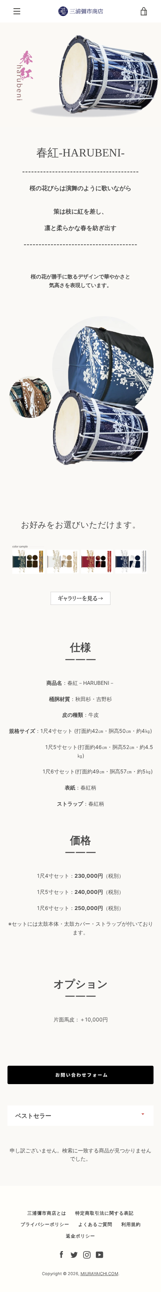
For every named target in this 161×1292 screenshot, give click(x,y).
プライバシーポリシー (45, 1224)
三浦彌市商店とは (46, 1213)
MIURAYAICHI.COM (99, 1273)
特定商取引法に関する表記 (104, 1213)
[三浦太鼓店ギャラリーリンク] (80, 602)
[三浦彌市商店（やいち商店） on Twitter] (74, 1254)
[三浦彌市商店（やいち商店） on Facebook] (61, 1254)
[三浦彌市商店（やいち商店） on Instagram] (87, 1254)
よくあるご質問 (95, 1224)
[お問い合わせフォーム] (80, 1082)
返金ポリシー (80, 1236)
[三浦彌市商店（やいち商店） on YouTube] (99, 1254)
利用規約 (131, 1224)
